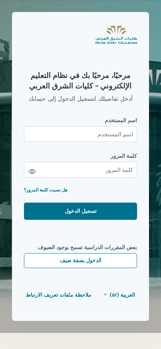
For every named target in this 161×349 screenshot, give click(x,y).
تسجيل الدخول (81, 210)
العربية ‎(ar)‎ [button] (121, 294)
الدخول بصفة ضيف (80, 260)
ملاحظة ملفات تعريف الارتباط (58, 294)
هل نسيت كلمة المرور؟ (45, 189)
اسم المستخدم (121, 120)
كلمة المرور (124, 155)
